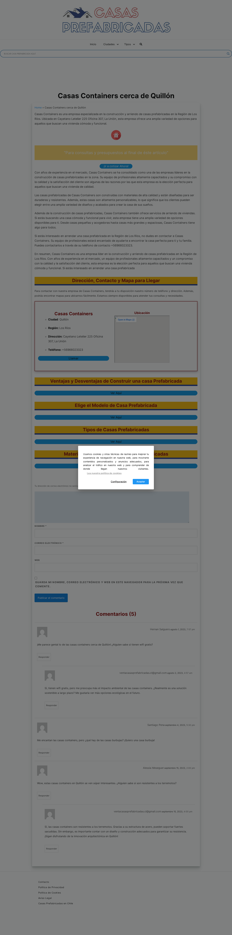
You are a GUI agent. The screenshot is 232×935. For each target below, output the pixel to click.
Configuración (119, 481)
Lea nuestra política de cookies (104, 473)
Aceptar (141, 481)
